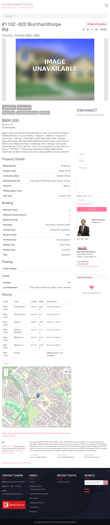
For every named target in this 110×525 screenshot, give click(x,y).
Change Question (83, 204)
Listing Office (89, 455)
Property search (36, 486)
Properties (33, 512)
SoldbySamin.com (17, 4)
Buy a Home (34, 498)
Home (32, 482)
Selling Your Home (37, 503)
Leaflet (33, 426)
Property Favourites (38, 489)
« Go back (8, 16)
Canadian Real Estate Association (12, 451)
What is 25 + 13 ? (84, 196)
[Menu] (107, 5)
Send (90, 209)
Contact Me (34, 507)
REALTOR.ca (9, 446)
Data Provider (61, 455)
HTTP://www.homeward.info (87, 266)
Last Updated (34, 455)
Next (106, 70)
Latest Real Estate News (39, 494)
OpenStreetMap (43, 426)
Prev (4, 70)
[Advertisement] (92, 132)
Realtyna (72, 522)
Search (105, 482)
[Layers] (66, 371)
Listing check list (63, 482)
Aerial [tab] (6, 363)
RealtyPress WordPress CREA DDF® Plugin (16, 463)
